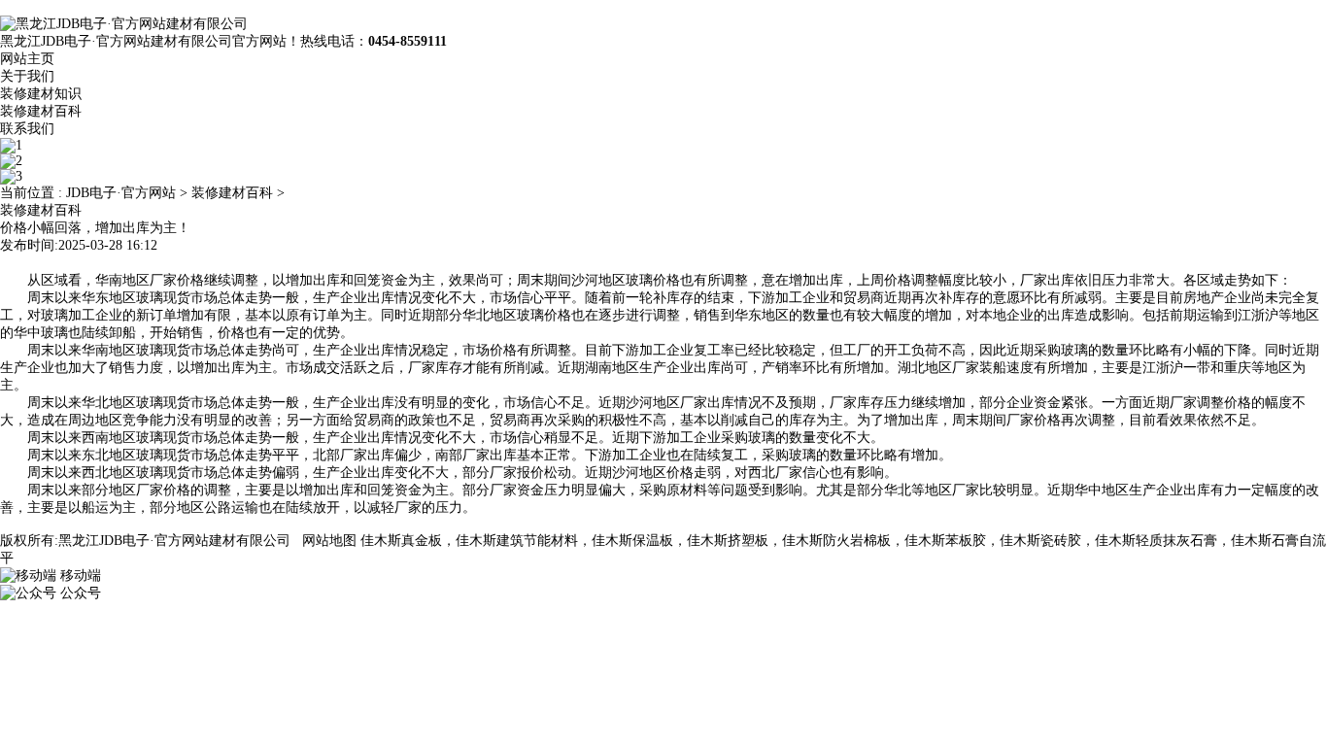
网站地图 (329, 540)
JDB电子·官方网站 (121, 193)
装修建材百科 (41, 111)
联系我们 (27, 128)
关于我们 (27, 76)
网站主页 (27, 58)
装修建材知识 (41, 93)
